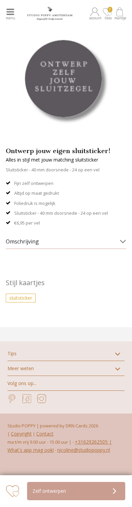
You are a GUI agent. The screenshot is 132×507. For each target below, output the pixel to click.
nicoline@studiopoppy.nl (83, 450)
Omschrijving (22, 241)
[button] (95, 13)
